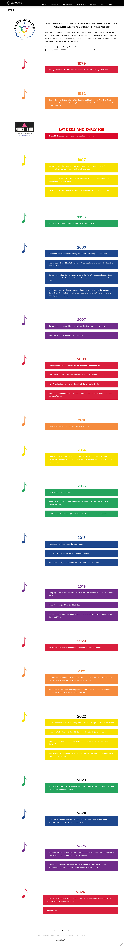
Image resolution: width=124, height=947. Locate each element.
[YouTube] (62, 930)
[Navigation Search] (116, 3)
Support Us (64, 935)
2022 (81, 716)
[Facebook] (54, 930)
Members (71, 935)
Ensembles (46, 935)
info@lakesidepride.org (62, 940)
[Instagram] (69, 930)
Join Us (78, 935)
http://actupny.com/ (24, 135)
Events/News (55, 935)
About (39, 935)
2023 (81, 780)
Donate (84, 935)
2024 (81, 813)
